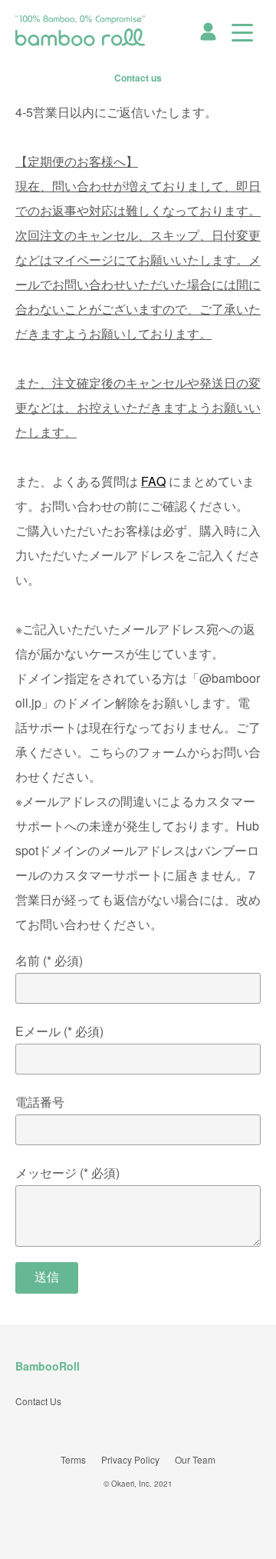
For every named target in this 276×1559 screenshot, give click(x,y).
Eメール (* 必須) (59, 1031)
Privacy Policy (130, 1459)
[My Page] (208, 29)
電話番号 (39, 1102)
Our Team (195, 1459)
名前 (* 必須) (49, 960)
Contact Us (38, 1400)
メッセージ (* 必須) (67, 1172)
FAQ (153, 481)
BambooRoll (47, 1366)
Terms (73, 1459)
